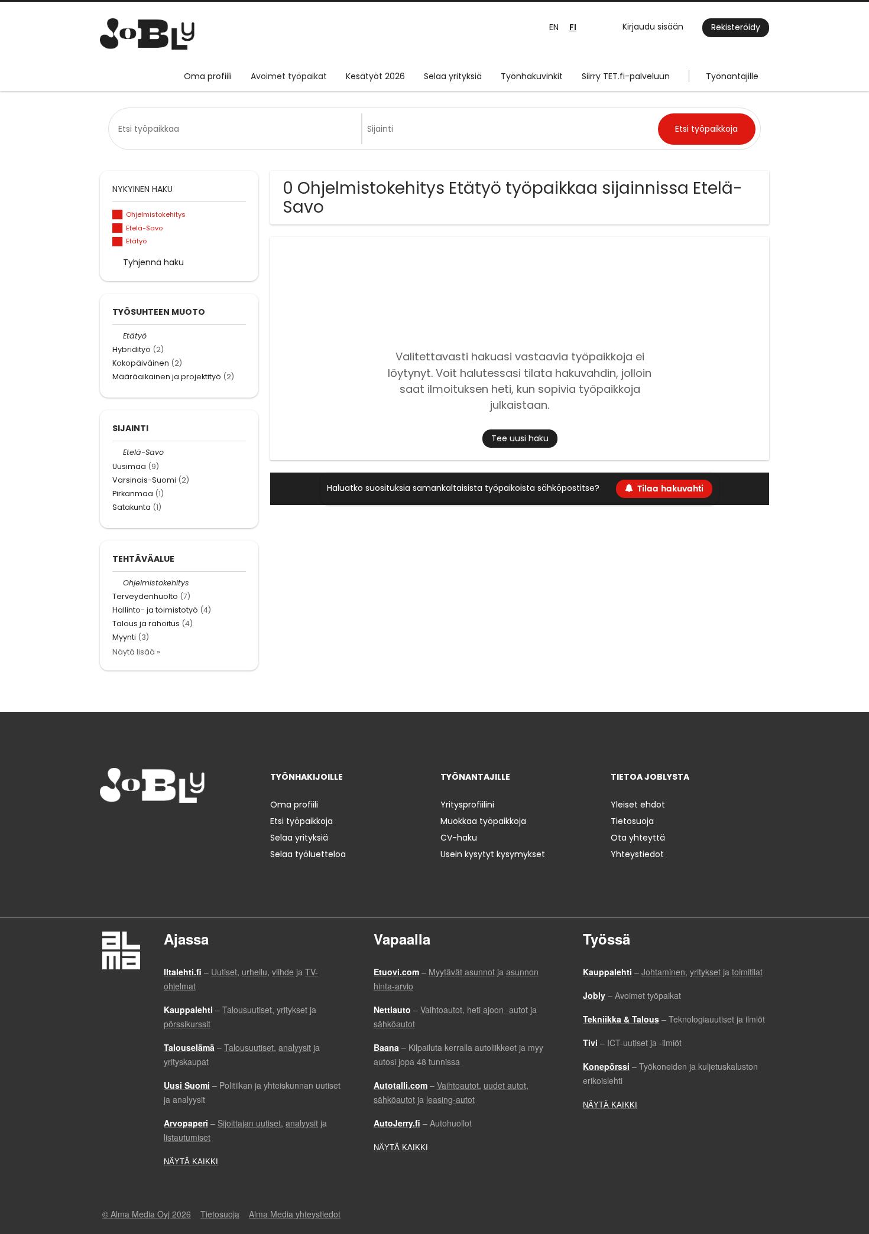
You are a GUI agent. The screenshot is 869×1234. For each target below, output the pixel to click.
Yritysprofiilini (467, 804)
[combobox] (237, 128)
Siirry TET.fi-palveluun (626, 76)
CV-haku (458, 838)
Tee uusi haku (520, 438)
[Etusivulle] (147, 34)
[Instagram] (128, 827)
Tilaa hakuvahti (670, 489)
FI (572, 27)
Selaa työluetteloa (308, 854)
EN (554, 27)
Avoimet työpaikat (289, 76)
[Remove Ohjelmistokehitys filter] (117, 583)
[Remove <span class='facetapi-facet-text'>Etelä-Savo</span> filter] (117, 228)
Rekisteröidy (735, 27)
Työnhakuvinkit (532, 76)
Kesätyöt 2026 (375, 76)
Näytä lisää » (136, 652)
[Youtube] (184, 827)
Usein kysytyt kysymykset (492, 854)
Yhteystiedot (637, 854)
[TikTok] (167, 827)
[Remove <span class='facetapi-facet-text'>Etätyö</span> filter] (117, 242)
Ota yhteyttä (638, 838)
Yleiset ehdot (638, 804)
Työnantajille (732, 76)
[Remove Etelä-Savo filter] (117, 452)
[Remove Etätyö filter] (117, 336)
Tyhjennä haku (153, 262)
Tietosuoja (632, 821)
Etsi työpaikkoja (301, 821)
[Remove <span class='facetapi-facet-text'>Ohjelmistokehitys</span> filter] (117, 215)
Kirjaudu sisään (652, 26)
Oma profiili (208, 76)
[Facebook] (108, 827)
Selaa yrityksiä (453, 76)
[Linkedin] (147, 827)
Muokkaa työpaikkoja (483, 821)
